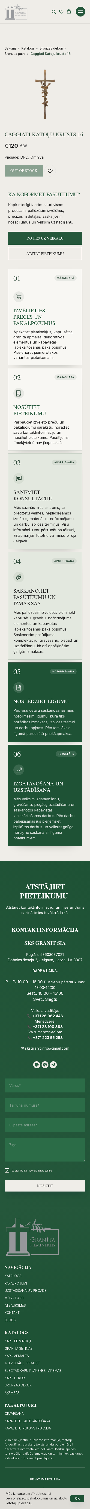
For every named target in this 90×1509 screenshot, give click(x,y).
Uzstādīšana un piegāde (25, 1290)
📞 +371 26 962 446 (45, 1016)
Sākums (10, 48)
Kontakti (12, 1313)
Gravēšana (14, 1414)
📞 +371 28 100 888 (45, 1026)
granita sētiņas (19, 1348)
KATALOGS (13, 1276)
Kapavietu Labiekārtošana (27, 1421)
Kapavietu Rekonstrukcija (28, 1428)
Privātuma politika (45, 1479)
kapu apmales (17, 1356)
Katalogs (28, 48)
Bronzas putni (15, 54)
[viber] (45, 1064)
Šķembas (12, 1393)
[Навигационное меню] (80, 12)
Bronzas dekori (51, 48)
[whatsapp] (36, 1064)
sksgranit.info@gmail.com (47, 1048)
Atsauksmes (15, 1305)
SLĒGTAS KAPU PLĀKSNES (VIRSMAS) (34, 1370)
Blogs (10, 1320)
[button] (53, 11)
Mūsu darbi (14, 1298)
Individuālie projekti (23, 1363)
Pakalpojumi (16, 1283)
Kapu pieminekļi (18, 1341)
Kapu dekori (15, 1378)
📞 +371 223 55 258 (45, 1037)
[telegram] (53, 1064)
